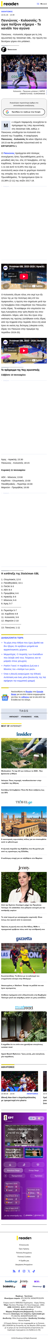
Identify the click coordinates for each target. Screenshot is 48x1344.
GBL (37, 717)
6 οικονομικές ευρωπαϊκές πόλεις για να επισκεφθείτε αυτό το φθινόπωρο (23, 840)
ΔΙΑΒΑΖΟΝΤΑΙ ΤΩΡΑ (12, 638)
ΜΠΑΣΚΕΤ (14, 717)
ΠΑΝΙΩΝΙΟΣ (27, 717)
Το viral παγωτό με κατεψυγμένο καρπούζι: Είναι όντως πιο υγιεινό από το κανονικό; (21, 918)
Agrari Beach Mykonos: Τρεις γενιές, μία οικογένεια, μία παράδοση (23, 1055)
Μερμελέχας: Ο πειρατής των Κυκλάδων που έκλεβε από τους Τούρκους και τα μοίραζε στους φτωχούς (23, 657)
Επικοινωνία (24, 1245)
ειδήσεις (25, 697)
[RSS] (14, 1271)
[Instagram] (24, 1271)
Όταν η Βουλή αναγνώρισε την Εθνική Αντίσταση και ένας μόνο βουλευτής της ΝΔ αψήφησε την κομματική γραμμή (25, 677)
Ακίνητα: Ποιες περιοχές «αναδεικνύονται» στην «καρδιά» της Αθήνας (21, 781)
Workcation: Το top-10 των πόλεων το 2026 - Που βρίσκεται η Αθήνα (22, 772)
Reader (29, 692)
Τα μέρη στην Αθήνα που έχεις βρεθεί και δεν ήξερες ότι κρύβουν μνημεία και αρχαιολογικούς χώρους (23, 646)
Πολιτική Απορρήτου (24, 1253)
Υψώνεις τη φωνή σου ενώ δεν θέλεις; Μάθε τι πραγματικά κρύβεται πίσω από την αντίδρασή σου (23, 928)
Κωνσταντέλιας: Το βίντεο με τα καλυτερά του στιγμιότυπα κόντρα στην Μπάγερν (20, 977)
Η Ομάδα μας (24, 1261)
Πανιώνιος (9, 153)
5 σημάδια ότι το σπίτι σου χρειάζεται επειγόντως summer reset (22, 1045)
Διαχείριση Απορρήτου (24, 1264)
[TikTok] (34, 1271)
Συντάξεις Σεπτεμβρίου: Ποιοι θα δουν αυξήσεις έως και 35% (22, 791)
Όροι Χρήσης (24, 1249)
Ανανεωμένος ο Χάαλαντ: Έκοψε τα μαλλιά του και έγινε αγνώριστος (22, 986)
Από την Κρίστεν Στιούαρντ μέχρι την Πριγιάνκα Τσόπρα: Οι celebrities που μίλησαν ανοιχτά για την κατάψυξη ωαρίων (23, 907)
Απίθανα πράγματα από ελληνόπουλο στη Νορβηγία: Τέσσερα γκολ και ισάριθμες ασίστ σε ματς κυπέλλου (24, 996)
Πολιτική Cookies (24, 1257)
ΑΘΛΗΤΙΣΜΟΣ (7, 12)
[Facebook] (19, 1271)
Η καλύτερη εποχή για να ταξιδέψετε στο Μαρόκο (21, 858)
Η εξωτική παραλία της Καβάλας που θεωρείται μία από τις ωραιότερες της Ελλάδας (22, 850)
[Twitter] (29, 1271)
